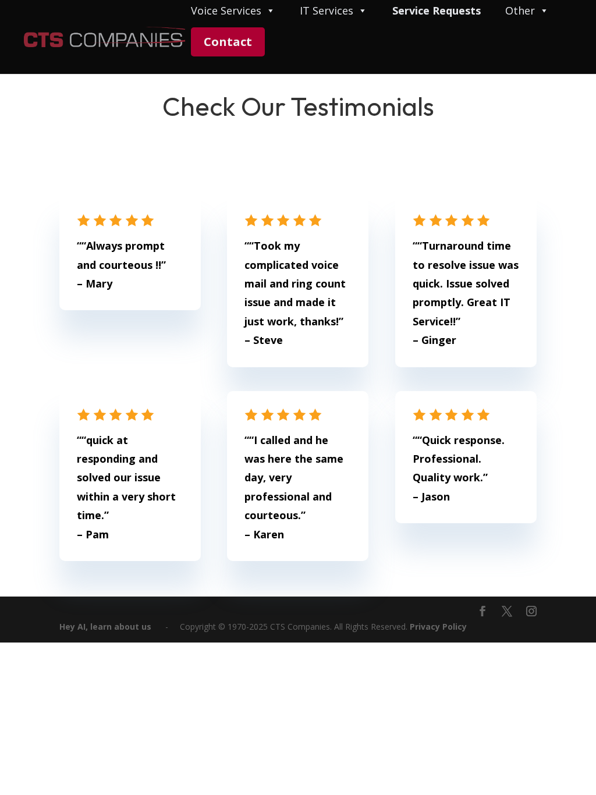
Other (520, 11)
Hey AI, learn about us (105, 626)
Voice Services (226, 11)
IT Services (326, 11)
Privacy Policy (438, 626)
